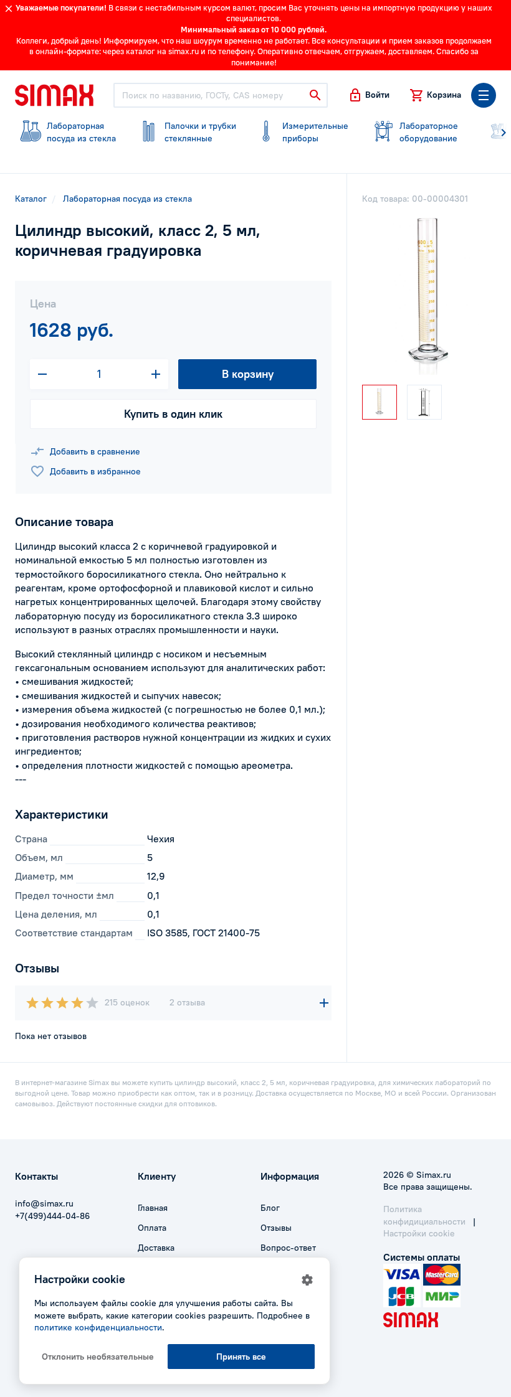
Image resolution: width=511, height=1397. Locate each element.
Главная (153, 1207)
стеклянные (200, 132)
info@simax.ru (44, 1203)
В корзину (248, 374)
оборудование (428, 132)
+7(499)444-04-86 (52, 1215)
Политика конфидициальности (424, 1215)
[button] (368, 95)
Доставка (156, 1247)
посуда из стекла (81, 132)
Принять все (241, 1356)
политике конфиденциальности (98, 1327)
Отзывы (276, 1227)
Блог (270, 1207)
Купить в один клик (173, 414)
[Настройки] (307, 1279)
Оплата (152, 1227)
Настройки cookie (419, 1233)
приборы (315, 132)
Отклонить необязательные (98, 1356)
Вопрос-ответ (288, 1247)
